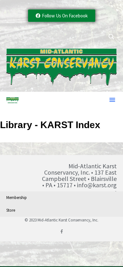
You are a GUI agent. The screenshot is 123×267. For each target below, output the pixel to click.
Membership (16, 197)
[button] (112, 99)
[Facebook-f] (62, 231)
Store (10, 210)
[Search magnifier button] (111, 36)
